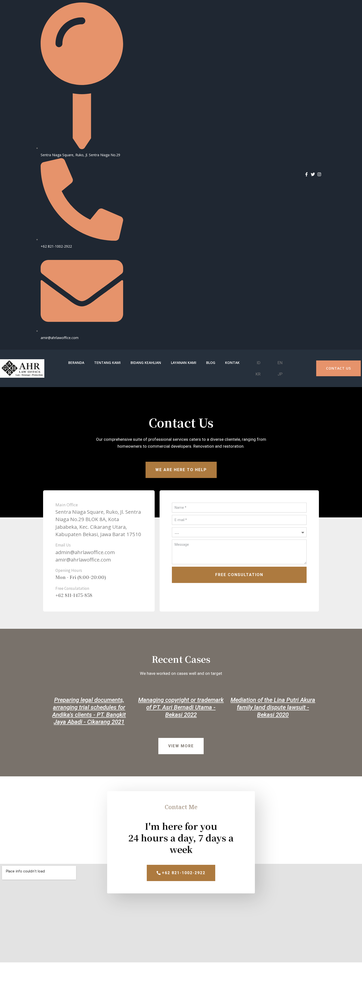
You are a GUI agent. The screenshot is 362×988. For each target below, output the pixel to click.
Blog (210, 362)
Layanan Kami (183, 362)
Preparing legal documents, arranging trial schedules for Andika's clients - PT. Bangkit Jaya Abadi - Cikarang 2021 (89, 711)
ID (259, 362)
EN (280, 362)
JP (280, 374)
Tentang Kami (107, 362)
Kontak (232, 362)
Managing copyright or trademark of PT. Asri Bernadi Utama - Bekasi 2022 (181, 707)
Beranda (76, 362)
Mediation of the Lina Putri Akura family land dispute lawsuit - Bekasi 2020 (272, 707)
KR (258, 374)
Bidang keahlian (146, 362)
